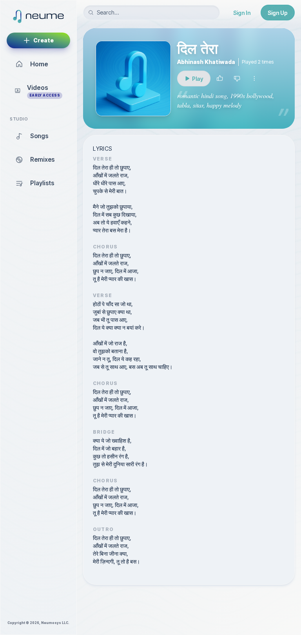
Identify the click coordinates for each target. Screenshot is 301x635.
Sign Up (278, 12)
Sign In (241, 12)
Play (200, 80)
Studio (19, 119)
